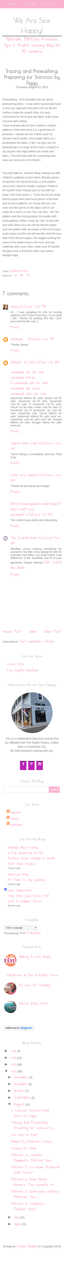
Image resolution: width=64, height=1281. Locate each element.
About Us (29, 4)
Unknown (17, 339)
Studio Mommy (26, 1246)
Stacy (14, 818)
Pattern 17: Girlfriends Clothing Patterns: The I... (35, 1194)
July (16, 1217)
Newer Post (12, 631)
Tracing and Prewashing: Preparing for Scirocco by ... (33, 1125)
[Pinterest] (32, 764)
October (19, 1091)
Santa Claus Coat (24, 443)
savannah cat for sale (27, 372)
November (21, 1084)
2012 (14, 1071)
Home (12, 4)
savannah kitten (23, 377)
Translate (33, 933)
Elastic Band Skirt (33, 1003)
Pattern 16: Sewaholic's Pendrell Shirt (28, 1206)
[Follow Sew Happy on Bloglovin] (19, 1029)
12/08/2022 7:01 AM (38, 514)
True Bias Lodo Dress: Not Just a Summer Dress (28, 898)
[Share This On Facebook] (15, 275)
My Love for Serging (34, 985)
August (19, 1104)
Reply (15, 327)
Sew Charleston (20, 890)
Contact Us (48, 4)
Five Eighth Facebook (22, 670)
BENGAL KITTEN (23, 362)
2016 (13, 1051)
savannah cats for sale (28, 394)
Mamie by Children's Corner (31, 1141)
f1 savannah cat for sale (29, 383)
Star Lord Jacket (24, 475)
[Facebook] (23, 764)
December (21, 1077)
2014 (13, 1057)
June (17, 1224)
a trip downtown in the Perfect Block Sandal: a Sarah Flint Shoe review (31, 858)
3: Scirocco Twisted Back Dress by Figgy (30, 1113)
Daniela (15, 812)
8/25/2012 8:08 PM (41, 339)
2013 (13, 1064)
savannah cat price (25, 388)
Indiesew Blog (18, 874)
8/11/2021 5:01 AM (47, 362)
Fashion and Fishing (23, 847)
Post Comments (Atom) (36, 641)
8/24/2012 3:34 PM (33, 306)
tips (25, 271)
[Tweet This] (22, 275)
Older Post (53, 631)
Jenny (15, 306)
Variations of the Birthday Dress (33, 975)
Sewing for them (23, 1148)
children (15, 271)
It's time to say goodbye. (27, 880)
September (22, 1097)
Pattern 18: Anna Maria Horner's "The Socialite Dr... (33, 1182)
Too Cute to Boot (24, 1134)
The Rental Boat (24, 538)
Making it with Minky (35, 957)
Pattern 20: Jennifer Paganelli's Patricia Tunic (31, 1157)
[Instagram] (40, 764)
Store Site (15, 664)
